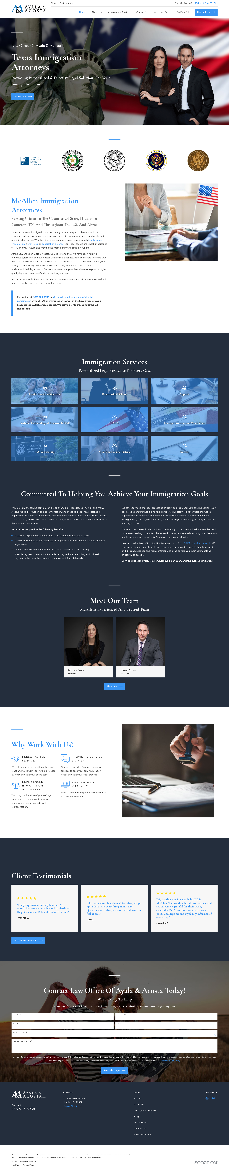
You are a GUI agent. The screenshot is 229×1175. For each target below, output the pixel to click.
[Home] (31, 8)
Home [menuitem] (82, 12)
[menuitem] (15, 1165)
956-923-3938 (206, 3)
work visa (33, 244)
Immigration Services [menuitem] (119, 12)
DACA (186, 543)
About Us (139, 1104)
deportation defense (53, 244)
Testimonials (66, 3)
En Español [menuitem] (183, 12)
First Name (17, 1015)
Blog (53, 3)
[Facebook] (207, 1098)
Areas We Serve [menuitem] (162, 12)
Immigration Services (145, 1110)
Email (119, 1023)
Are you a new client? (22, 1032)
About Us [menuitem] (97, 12)
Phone (15, 1023)
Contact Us (140, 1128)
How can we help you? (22, 1041)
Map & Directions (72, 1106)
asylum (197, 543)
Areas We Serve (142, 1134)
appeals (207, 543)
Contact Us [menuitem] (142, 12)
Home (137, 1098)
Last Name (121, 1015)
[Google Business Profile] (213, 1098)
